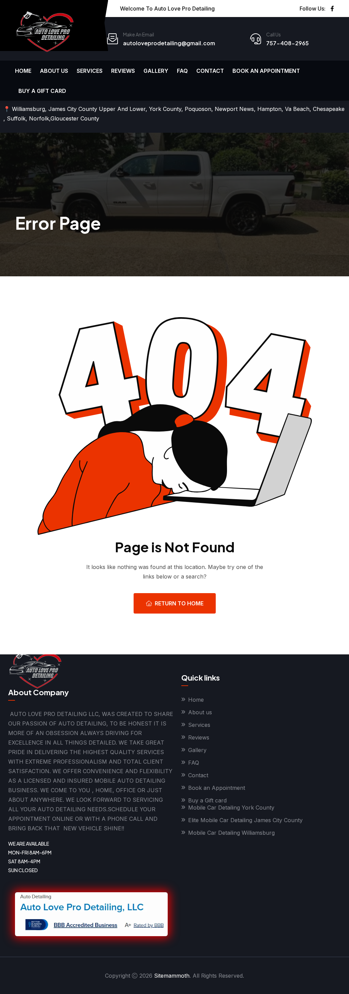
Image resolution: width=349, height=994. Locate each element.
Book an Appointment (266, 70)
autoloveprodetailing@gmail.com (169, 43)
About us (54, 70)
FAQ (182, 70)
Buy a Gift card (42, 90)
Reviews (123, 70)
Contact (210, 70)
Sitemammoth (171, 975)
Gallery (155, 70)
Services (90, 70)
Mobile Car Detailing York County (231, 807)
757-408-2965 (287, 43)
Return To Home (179, 603)
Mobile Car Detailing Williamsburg (231, 832)
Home (23, 70)
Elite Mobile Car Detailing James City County (245, 820)
